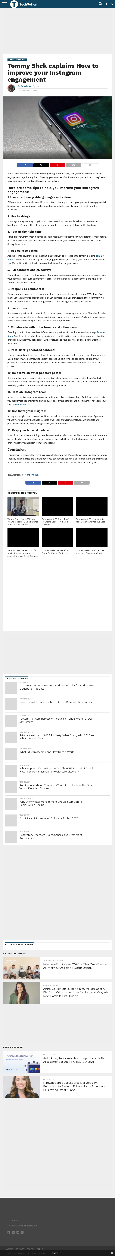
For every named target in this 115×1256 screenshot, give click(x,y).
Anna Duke (26, 86)
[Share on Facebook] (25, 164)
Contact (20, 1249)
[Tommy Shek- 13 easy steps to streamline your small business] (92, 506)
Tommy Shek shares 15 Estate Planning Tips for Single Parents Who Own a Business (22, 522)
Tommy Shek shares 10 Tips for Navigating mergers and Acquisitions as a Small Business (22, 553)
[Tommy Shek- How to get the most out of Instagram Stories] (92, 538)
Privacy (30, 1249)
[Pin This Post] (57, 164)
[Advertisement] (57, 31)
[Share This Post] (41, 164)
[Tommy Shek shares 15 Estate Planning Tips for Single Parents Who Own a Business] (23, 506)
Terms (40, 1249)
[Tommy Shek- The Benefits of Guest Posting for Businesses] (58, 538)
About (9, 1249)
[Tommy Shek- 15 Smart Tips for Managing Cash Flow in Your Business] (58, 506)
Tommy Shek (19, 404)
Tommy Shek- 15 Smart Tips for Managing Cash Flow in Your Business (56, 522)
